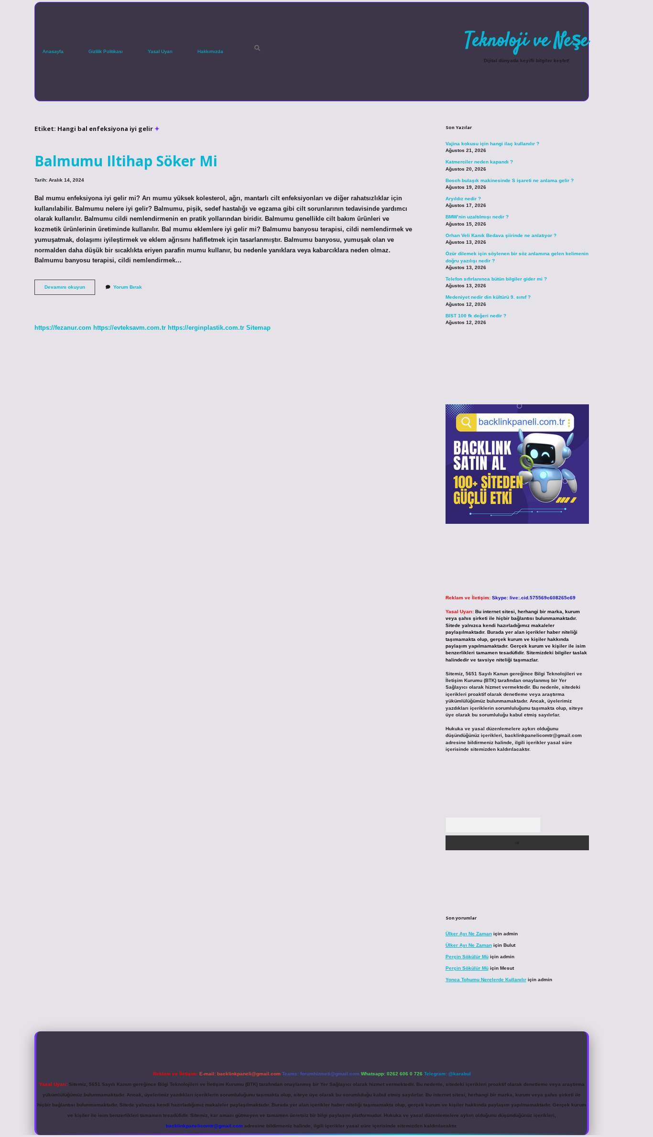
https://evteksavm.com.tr (129, 327)
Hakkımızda (210, 51)
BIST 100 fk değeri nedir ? (476, 315)
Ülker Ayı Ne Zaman (469, 933)
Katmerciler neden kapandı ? (479, 161)
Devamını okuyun (69, 289)
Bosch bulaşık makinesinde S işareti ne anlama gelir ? (510, 180)
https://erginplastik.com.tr (206, 327)
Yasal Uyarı (160, 51)
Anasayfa (53, 51)
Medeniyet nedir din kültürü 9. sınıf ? (488, 297)
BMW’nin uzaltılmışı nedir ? (477, 216)
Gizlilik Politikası (105, 51)
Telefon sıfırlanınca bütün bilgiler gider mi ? (496, 279)
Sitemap (258, 327)
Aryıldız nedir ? (463, 198)
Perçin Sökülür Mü (467, 956)
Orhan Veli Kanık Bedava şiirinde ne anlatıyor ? (501, 235)
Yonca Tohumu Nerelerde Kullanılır (486, 979)
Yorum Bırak (127, 287)
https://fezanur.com (62, 327)
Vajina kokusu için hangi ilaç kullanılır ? (492, 143)
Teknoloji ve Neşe (526, 41)
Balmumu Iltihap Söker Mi (126, 161)
